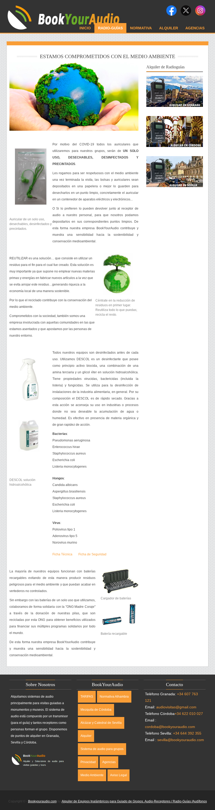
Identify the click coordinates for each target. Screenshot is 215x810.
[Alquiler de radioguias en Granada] (174, 79)
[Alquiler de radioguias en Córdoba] (174, 119)
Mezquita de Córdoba (95, 710)
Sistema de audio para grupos (101, 749)
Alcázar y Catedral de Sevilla (101, 723)
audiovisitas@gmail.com (176, 707)
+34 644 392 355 (187, 733)
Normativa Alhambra (114, 696)
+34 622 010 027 (189, 714)
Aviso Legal (118, 775)
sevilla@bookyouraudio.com (180, 740)
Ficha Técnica (62, 554)
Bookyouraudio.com (42, 801)
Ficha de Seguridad (92, 554)
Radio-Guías (110, 28)
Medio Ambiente (92, 775)
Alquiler (168, 28)
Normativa (141, 28)
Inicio (85, 28)
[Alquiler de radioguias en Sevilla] (174, 159)
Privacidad (88, 762)
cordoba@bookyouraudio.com (170, 727)
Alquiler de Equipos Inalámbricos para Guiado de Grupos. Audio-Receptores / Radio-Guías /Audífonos (134, 801)
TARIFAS (86, 696)
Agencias (195, 28)
